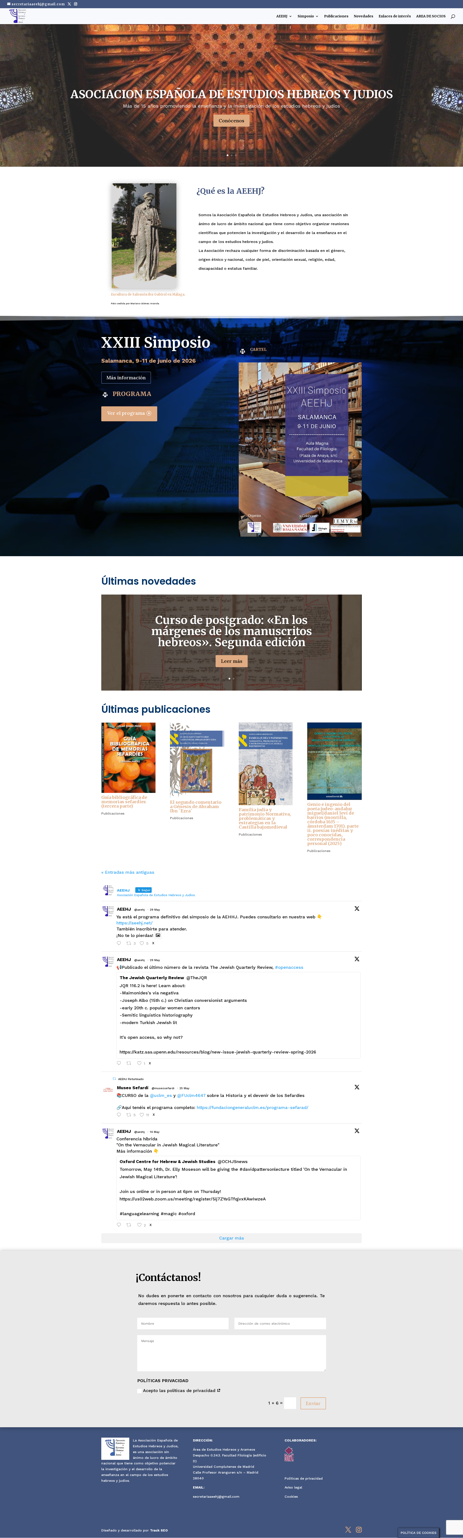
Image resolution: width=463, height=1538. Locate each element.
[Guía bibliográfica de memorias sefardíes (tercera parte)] (128, 757)
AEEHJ (281, 16)
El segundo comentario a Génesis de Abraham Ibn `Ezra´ (195, 806)
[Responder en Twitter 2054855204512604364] (120, 1225)
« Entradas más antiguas (127, 872)
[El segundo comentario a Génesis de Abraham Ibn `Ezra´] (197, 760)
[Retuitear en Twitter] (114, 1079)
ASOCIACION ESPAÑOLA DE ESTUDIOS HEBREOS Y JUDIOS (231, 94)
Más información (126, 377)
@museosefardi (163, 1088)
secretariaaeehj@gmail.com (216, 1496)
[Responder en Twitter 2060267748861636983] (120, 1064)
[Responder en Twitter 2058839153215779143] (120, 1115)
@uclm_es (161, 1095)
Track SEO (159, 1530)
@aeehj (139, 909)
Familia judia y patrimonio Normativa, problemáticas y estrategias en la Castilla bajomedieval (265, 818)
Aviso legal (293, 1487)
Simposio (306, 16)
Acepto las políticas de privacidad (180, 1390)
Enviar (313, 1403)
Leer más (231, 661)
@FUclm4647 (191, 1095)
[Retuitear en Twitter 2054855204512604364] (130, 1225)
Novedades (363, 16)
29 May (155, 909)
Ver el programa (126, 413)
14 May (154, 1132)
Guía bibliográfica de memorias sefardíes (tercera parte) (124, 802)
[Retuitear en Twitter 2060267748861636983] (130, 1064)
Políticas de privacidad (304, 1478)
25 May (184, 1088)
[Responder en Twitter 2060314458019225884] (120, 944)
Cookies (291, 1496)
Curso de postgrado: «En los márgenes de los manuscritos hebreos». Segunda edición (231, 631)
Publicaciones (336, 16)
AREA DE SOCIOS (431, 16)
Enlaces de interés (395, 16)
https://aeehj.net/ (134, 922)
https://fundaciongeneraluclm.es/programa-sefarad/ (252, 1107)
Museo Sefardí (132, 1087)
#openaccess (289, 967)
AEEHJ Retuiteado (131, 1079)
